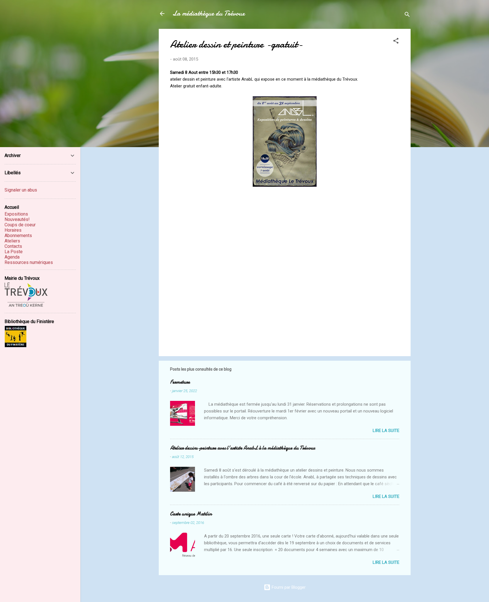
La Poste (14, 251)
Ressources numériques (29, 262)
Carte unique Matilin (191, 513)
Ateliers (12, 241)
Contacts (13, 246)
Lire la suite (386, 430)
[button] (396, 41)
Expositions (16, 214)
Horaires (13, 230)
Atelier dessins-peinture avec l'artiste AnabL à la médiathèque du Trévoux (242, 448)
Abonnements (18, 235)
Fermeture (180, 382)
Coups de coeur (20, 224)
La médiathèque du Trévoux (208, 13)
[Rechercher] (407, 15)
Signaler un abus (21, 190)
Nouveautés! (17, 219)
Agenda (12, 257)
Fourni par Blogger (288, 587)
